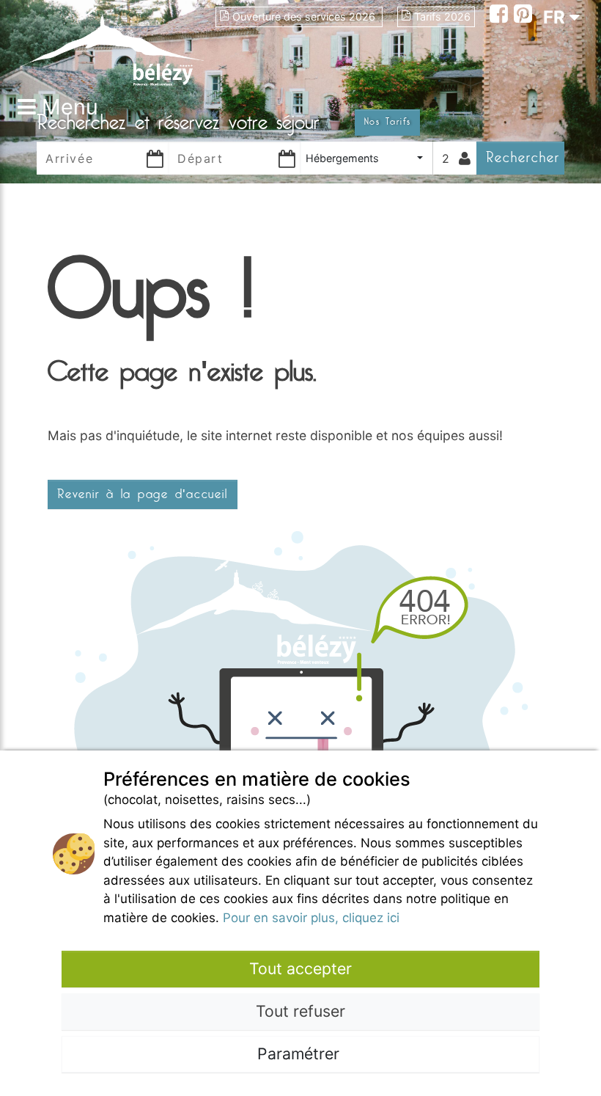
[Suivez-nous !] (502, 16)
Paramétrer (300, 1053)
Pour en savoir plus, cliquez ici (311, 917)
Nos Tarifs (387, 121)
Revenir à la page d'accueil (142, 494)
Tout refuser (300, 1010)
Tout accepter (300, 968)
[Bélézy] (112, 45)
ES (554, 43)
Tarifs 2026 (442, 16)
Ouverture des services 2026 (305, 16)
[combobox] (366, 158)
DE (555, 70)
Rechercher (523, 157)
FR (556, 17)
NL (555, 96)
